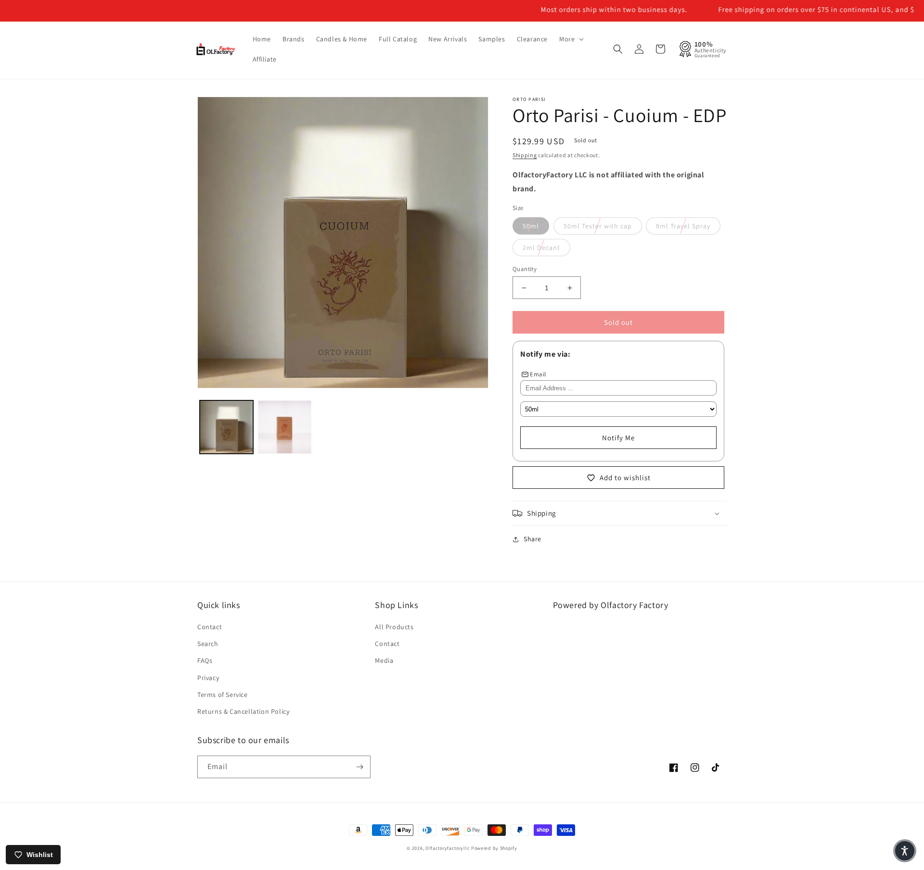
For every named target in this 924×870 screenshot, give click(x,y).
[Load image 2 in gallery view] (284, 427)
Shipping (525, 155)
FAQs (204, 660)
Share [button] (532, 538)
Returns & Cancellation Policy (243, 711)
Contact (209, 626)
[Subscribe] (359, 767)
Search (207, 643)
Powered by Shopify (494, 848)
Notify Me (618, 437)
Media (384, 660)
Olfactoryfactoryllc (447, 848)
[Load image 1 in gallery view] (226, 427)
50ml (531, 226)
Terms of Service (222, 694)
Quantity (525, 269)
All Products (394, 626)
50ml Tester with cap (598, 226)
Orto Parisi (529, 99)
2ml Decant (541, 247)
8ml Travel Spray (683, 226)
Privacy (208, 677)
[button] (570, 39)
